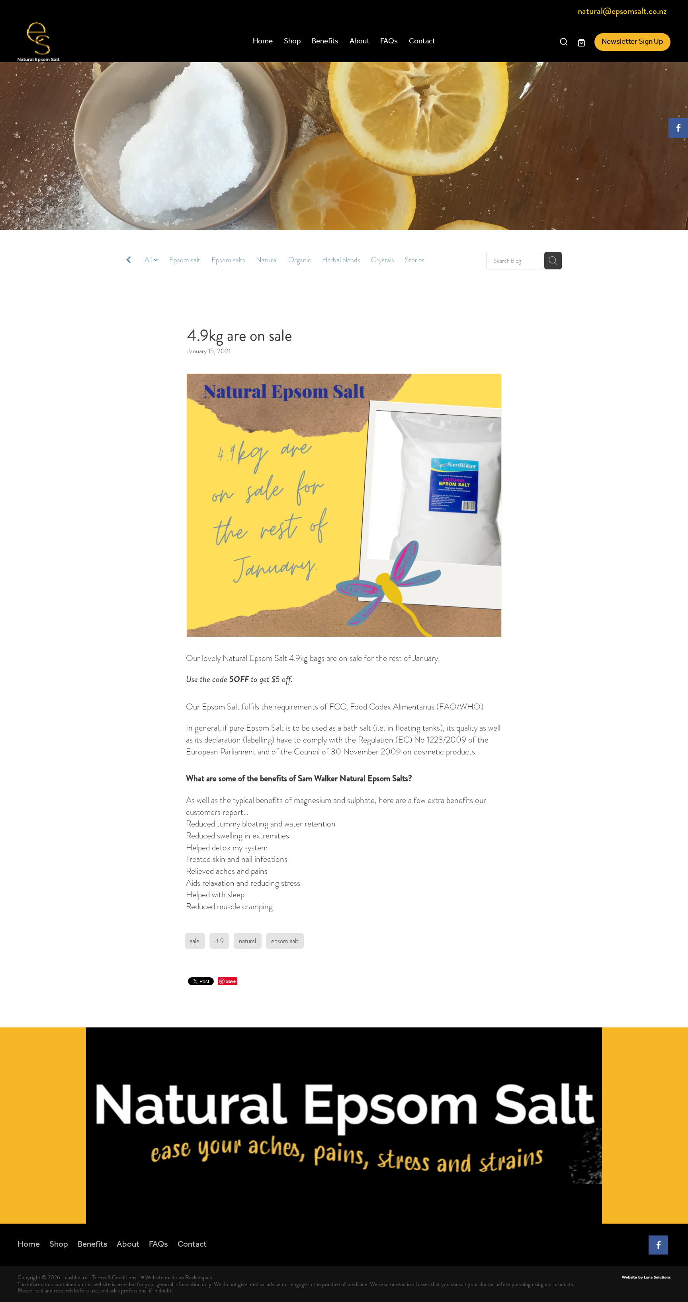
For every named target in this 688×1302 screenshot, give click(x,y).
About (359, 41)
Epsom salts (228, 260)
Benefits (325, 41)
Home (263, 41)
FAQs (389, 41)
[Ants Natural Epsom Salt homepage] (83, 42)
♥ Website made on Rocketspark (177, 1277)
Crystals (382, 260)
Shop (292, 41)
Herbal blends (341, 260)
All (149, 260)
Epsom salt (184, 260)
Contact (422, 41)
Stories (414, 260)
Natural (267, 260)
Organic (299, 260)
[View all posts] (128, 261)
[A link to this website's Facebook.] (678, 128)
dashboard (76, 1277)
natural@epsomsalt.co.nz (622, 11)
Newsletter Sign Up (632, 42)
